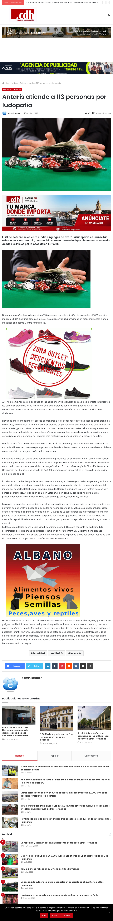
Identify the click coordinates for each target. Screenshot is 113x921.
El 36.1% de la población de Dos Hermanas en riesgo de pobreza (56, 737)
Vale (44, 915)
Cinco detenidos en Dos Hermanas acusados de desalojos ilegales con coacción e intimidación (15, 731)
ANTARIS (57, 653)
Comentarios (91, 755)
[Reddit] (69, 666)
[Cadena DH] (23, 14)
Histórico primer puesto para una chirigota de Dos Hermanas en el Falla (59, 895)
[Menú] (3, 15)
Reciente (20, 755)
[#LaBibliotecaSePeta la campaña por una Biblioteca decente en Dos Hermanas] (94, 718)
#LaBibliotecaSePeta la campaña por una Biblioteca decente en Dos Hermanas (93, 736)
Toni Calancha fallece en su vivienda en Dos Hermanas (50, 868)
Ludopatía (75, 653)
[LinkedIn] (47, 666)
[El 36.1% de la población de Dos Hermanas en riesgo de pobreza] (56, 718)
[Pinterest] (62, 666)
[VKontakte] (76, 666)
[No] (109, 912)
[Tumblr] (55, 666)
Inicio (6, 83)
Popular (54, 755)
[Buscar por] (109, 15)
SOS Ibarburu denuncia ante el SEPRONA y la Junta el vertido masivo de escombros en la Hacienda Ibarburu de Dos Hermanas (65, 807)
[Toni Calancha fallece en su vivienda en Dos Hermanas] (10, 872)
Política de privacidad (61, 915)
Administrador (14, 113)
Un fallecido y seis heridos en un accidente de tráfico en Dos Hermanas (59, 842)
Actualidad (7, 89)
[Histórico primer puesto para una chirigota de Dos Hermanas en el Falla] (10, 899)
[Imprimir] (90, 666)
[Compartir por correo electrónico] (83, 666)
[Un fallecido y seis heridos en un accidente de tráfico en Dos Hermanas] (10, 846)
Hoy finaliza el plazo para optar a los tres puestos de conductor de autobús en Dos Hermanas (68, 2)
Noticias (14, 83)
